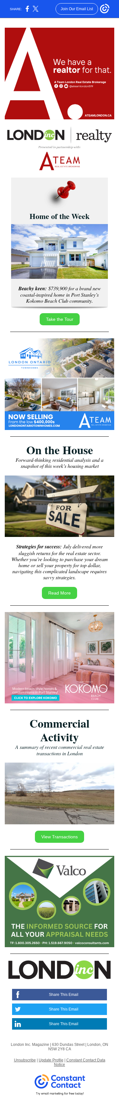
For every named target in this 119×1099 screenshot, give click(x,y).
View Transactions (59, 836)
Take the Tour (59, 319)
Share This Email (63, 994)
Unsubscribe (25, 1060)
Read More (59, 592)
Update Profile (51, 1060)
